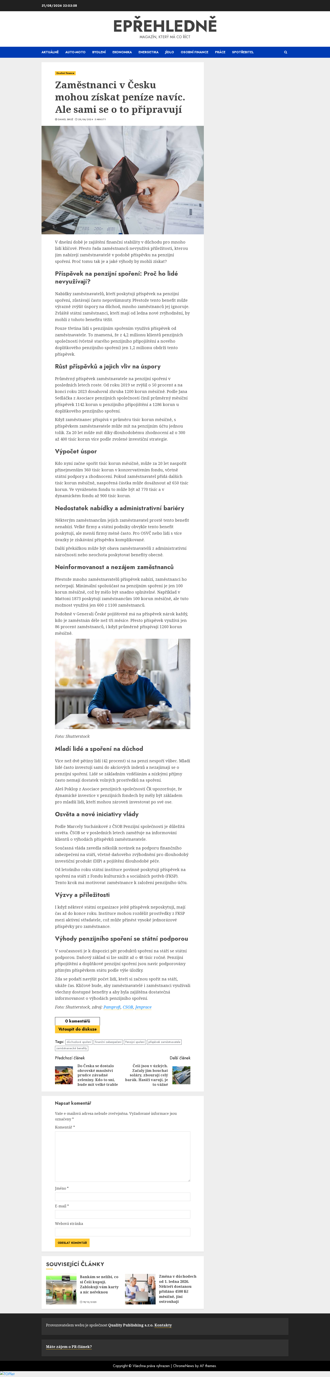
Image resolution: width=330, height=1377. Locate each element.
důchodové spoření (79, 1042)
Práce (220, 52)
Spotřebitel (243, 52)
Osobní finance (194, 52)
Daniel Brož (65, 119)
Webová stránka (69, 1223)
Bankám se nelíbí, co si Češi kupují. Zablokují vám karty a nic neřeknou (99, 1284)
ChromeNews (183, 1365)
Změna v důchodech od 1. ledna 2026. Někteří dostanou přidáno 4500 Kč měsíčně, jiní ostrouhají (177, 1289)
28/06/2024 (85, 119)
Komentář (65, 1127)
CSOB (128, 1007)
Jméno (62, 1188)
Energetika (148, 52)
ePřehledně (165, 26)
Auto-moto (75, 52)
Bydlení (99, 52)
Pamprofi (112, 1007)
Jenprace (143, 1007)
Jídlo (169, 52)
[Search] (285, 52)
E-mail (62, 1206)
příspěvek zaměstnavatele (164, 1042)
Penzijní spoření (135, 1042)
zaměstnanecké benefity (71, 1048)
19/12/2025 (90, 1302)
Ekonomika (122, 52)
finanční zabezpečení (108, 1042)
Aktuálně (50, 52)
